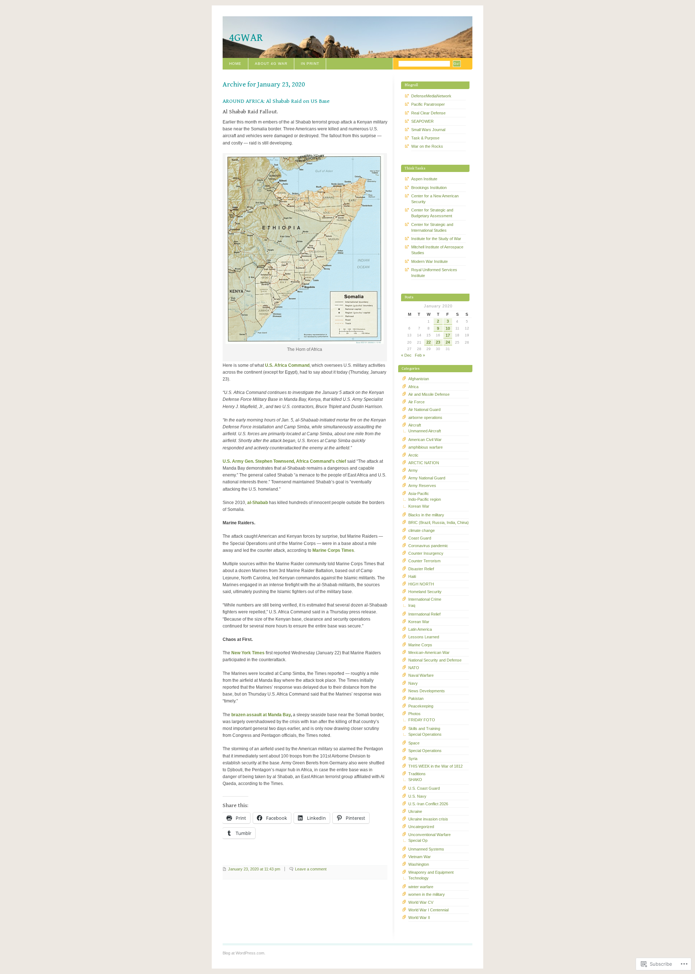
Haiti (412, 576)
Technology (418, 878)
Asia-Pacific (418, 493)
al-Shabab (257, 502)
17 (448, 335)
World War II (419, 917)
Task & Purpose (425, 138)
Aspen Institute (424, 179)
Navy (413, 683)
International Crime (424, 599)
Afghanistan (418, 379)
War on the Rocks (427, 146)
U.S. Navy (417, 796)
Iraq (411, 605)
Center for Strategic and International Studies (432, 227)
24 (448, 342)
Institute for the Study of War (436, 238)
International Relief (424, 614)
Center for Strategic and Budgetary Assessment (432, 213)
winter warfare (420, 887)
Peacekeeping (420, 706)
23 (438, 342)
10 (448, 328)
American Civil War (425, 439)
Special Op (417, 840)
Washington (418, 864)
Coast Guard (419, 538)
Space (414, 743)
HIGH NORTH (421, 584)
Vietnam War (419, 857)
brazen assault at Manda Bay (261, 714)
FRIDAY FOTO (421, 720)
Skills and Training (424, 728)
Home (235, 64)
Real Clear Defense (428, 113)
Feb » (420, 355)
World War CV (420, 902)
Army (413, 470)
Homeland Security (425, 591)
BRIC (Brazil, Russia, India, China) (438, 522)
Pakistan (416, 698)
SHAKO (415, 779)
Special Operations (425, 734)
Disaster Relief (421, 569)
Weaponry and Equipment (431, 872)
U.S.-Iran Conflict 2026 (428, 804)
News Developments (426, 691)
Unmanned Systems (426, 849)
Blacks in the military (426, 515)
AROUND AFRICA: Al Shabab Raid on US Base (276, 101)
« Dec (406, 355)
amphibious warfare (425, 447)
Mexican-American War (429, 652)
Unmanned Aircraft (424, 431)
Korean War (418, 506)
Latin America (420, 629)
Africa (413, 387)
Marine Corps (420, 645)
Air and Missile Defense (429, 394)
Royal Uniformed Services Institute (434, 273)
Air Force (416, 402)
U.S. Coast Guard (424, 788)
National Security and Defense (435, 660)
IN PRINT (310, 64)
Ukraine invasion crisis (428, 819)
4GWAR (246, 38)
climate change (421, 530)
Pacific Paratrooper (428, 104)
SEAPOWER (422, 121)
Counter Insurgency (425, 553)
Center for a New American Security (435, 199)
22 (428, 342)
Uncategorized (421, 826)
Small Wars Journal (428, 129)
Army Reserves (422, 485)
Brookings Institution (429, 187)
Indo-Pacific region (424, 499)
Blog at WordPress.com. (244, 953)
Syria (412, 758)
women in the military (426, 894)
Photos (414, 713)
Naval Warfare (421, 675)
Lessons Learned (423, 637)
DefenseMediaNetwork (431, 96)
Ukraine (415, 811)
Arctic (413, 455)
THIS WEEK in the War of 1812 (435, 766)
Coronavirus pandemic (428, 545)
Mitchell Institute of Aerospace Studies (437, 250)
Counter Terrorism (424, 561)
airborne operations (425, 417)
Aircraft (414, 425)
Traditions (417, 774)
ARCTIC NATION (423, 463)
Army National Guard (426, 478)
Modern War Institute (429, 261)
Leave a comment (311, 869)
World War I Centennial (428, 910)
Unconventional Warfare (429, 834)
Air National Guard (424, 409)
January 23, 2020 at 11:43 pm (254, 869)
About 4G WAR (271, 64)
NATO (413, 668)
